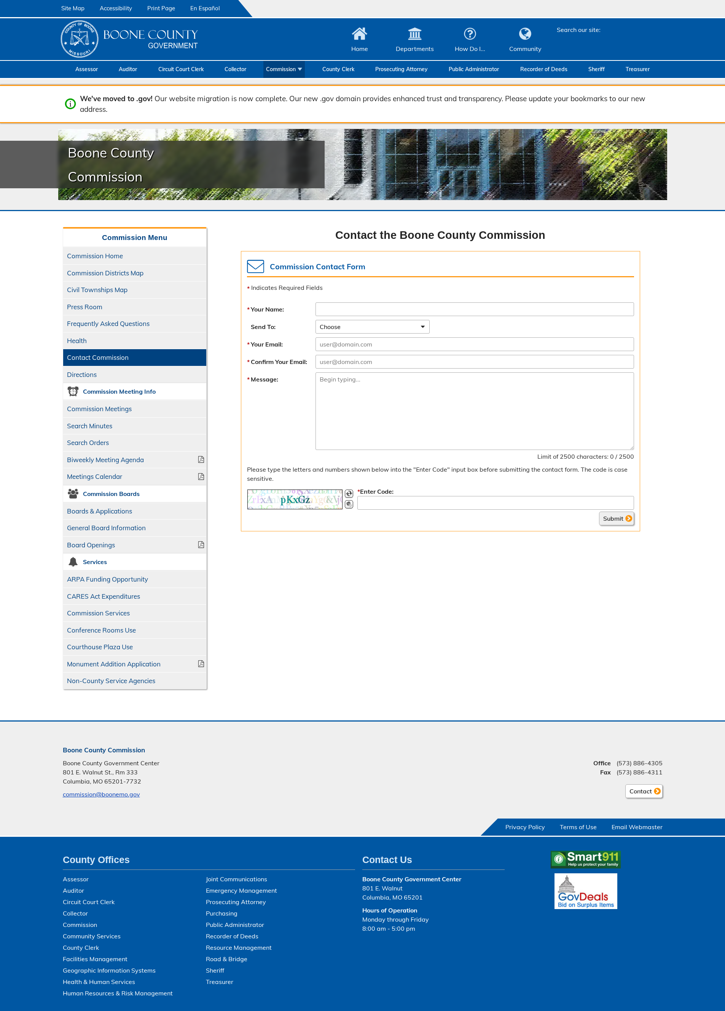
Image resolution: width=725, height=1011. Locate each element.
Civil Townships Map (97, 290)
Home (359, 48)
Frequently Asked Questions (108, 323)
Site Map (72, 8)
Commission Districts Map (105, 273)
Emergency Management (241, 890)
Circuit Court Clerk (181, 69)
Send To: (263, 327)
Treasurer (638, 69)
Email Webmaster (637, 827)
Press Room (84, 307)
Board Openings (91, 545)
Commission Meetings (99, 409)
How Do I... (470, 48)
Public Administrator (474, 69)
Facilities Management (95, 959)
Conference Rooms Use (101, 630)
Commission (281, 69)
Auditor (128, 69)
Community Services (92, 936)
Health (77, 341)
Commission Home (95, 256)
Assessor (86, 69)
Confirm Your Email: (279, 362)
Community (525, 48)
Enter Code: (375, 491)
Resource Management (239, 947)
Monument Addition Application (114, 664)
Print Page (161, 8)
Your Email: (267, 344)
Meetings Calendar (94, 476)
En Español (205, 8)
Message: (264, 379)
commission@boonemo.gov (101, 794)
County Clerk (338, 69)
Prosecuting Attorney (401, 69)
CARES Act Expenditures (103, 596)
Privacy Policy (525, 827)
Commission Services (98, 613)
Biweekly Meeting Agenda (105, 460)
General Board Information (106, 528)
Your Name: (267, 309)
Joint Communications (236, 879)
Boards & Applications (99, 511)
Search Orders (88, 443)
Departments (415, 48)
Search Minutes (89, 426)
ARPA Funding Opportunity (107, 579)
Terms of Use (578, 827)
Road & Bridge (226, 959)
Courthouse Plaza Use (100, 647)
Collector (235, 69)
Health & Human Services (99, 982)
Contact (638, 792)
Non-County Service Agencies (111, 681)
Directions (82, 374)
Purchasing (221, 913)
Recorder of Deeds (543, 69)
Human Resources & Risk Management (118, 993)
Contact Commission (98, 357)
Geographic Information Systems (109, 970)
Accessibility (116, 8)
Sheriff (596, 69)
